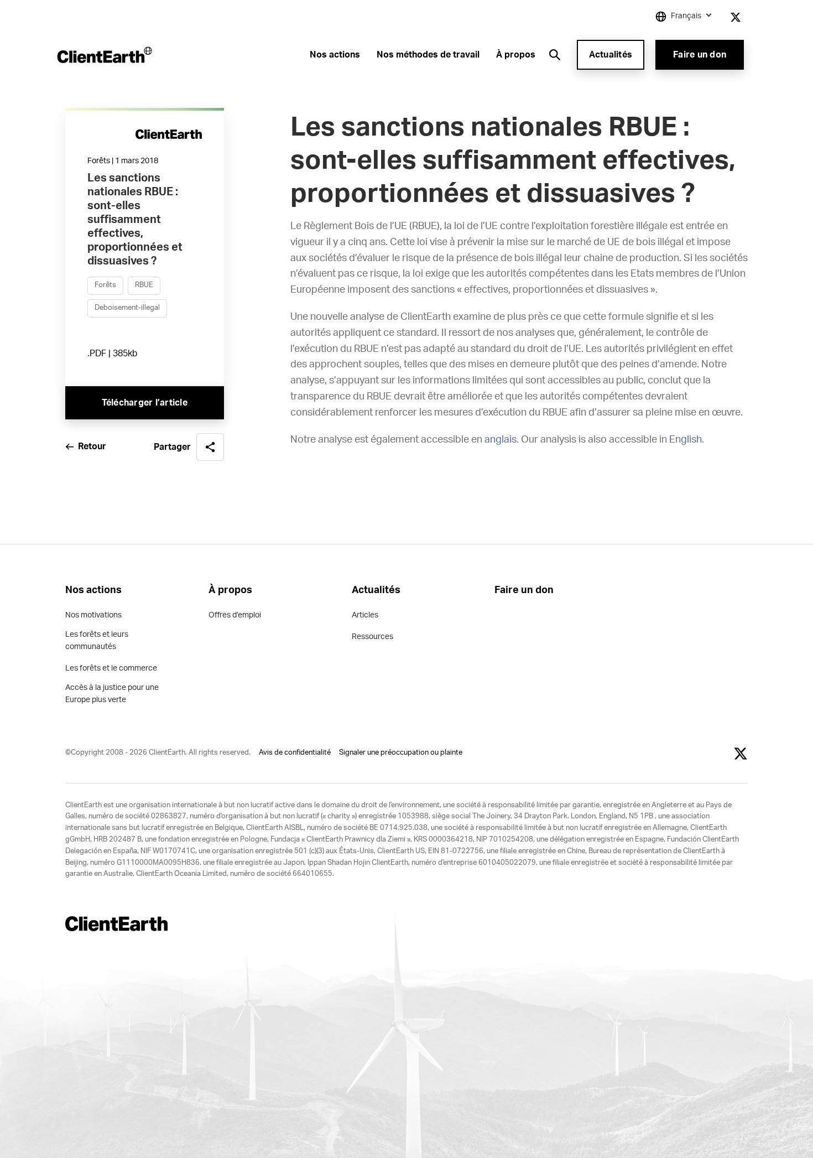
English (685, 440)
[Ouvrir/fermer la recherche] (554, 54)
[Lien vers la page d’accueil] (104, 55)
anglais (500, 440)
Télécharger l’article (144, 402)
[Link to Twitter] (735, 17)
